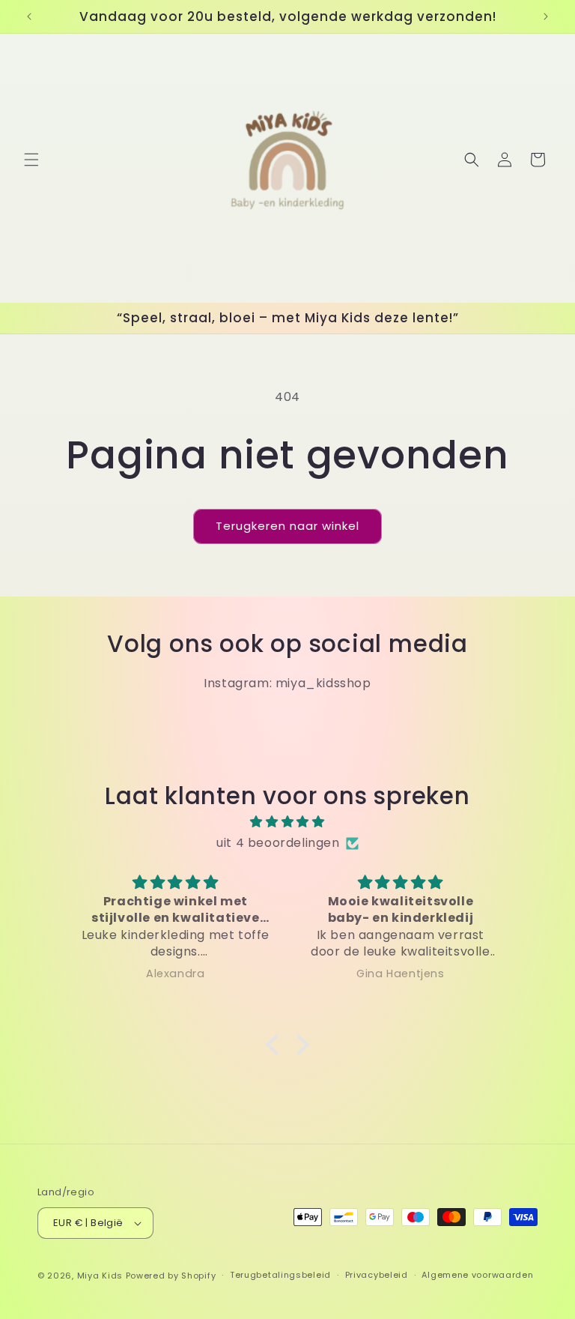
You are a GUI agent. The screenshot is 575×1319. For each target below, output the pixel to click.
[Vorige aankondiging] (29, 16)
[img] (287, 822)
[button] (31, 159)
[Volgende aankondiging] (545, 16)
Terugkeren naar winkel (287, 526)
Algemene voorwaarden (477, 1275)
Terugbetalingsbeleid (280, 1275)
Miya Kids (100, 1276)
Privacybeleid (376, 1275)
